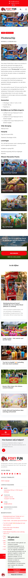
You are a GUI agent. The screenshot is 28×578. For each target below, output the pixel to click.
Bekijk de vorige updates (14, 256)
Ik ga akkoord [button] (16, 569)
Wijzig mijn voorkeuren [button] (17, 574)
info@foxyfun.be (8, 503)
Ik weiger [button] (17, 572)
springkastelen (9, 32)
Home (3, 32)
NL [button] (14, 5)
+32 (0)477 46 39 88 (9, 498)
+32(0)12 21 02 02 (8, 497)
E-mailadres (14, 245)
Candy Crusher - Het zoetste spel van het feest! (15, 520)
